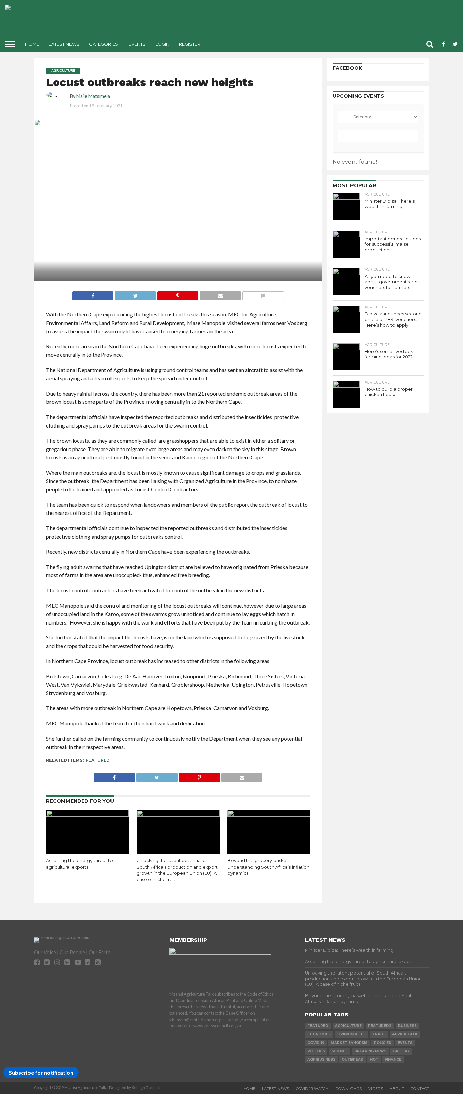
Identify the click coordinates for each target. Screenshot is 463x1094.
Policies (382, 1043)
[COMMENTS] (263, 294)
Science (339, 1051)
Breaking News (370, 1051)
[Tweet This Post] (135, 294)
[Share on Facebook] (93, 294)
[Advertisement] (285, 20)
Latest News (64, 44)
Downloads (348, 1088)
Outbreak (352, 1059)
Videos (375, 1088)
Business (407, 1026)
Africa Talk (405, 1034)
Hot (374, 1059)
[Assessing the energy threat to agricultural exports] (87, 814)
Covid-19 (315, 1043)
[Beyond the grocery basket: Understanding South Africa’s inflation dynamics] (268, 814)
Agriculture (348, 1026)
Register (189, 44)
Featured (98, 760)
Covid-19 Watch (312, 1088)
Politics (316, 1051)
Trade (379, 1034)
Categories (103, 44)
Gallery (401, 1051)
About (397, 1088)
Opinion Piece (351, 1034)
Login (162, 44)
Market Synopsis (349, 1043)
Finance (393, 1059)
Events (137, 44)
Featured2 (379, 1026)
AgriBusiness (321, 1059)
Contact (420, 1088)
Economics (319, 1034)
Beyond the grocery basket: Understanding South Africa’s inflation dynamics (268, 867)
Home (32, 44)
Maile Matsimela (93, 96)
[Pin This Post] (177, 294)
